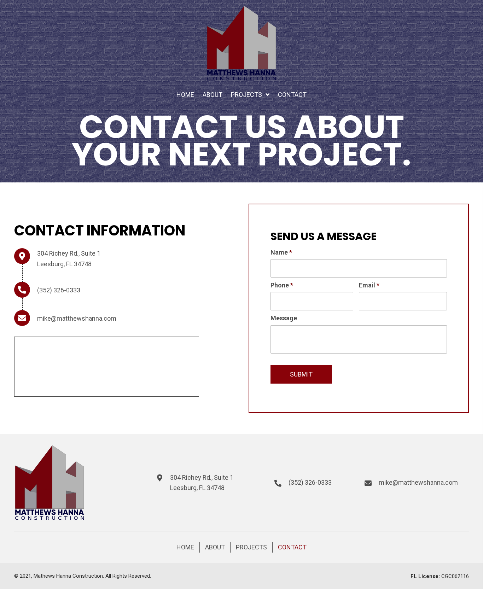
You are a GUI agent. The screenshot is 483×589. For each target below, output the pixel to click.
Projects (251, 547)
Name (281, 252)
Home (185, 547)
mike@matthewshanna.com (76, 318)
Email (369, 285)
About (215, 547)
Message (283, 318)
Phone (281, 285)
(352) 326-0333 (58, 290)
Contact (292, 547)
